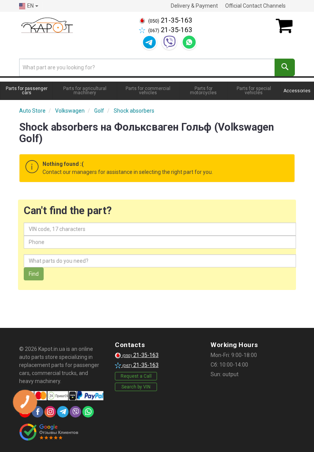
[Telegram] (149, 42)
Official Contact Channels (255, 6)
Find (34, 274)
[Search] (285, 67)
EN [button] (30, 6)
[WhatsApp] (189, 42)
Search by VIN (135, 387)
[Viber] (169, 42)
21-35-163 (170, 20)
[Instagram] (50, 412)
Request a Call (136, 376)
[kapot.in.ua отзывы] (48, 432)
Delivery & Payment (194, 6)
